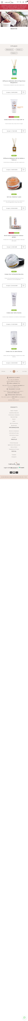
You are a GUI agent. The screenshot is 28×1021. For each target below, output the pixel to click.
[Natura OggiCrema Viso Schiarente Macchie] (14, 262)
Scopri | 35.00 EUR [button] (11, 208)
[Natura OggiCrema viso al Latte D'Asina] (14, 339)
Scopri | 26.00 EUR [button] (11, 362)
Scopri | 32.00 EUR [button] (11, 285)
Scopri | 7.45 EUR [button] (12, 131)
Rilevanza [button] (9, 49)
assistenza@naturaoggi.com (13, 381)
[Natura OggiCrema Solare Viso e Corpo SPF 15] (14, 107)
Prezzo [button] (19, 49)
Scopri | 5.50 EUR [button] (12, 246)
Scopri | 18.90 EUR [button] (12, 92)
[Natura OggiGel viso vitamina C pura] (14, 184)
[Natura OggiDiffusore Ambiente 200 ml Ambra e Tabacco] (14, 146)
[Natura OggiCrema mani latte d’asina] (14, 300)
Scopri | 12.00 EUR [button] (12, 324)
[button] (20, 2)
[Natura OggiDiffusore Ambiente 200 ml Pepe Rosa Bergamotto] (14, 69)
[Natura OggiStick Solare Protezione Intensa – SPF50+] (14, 223)
